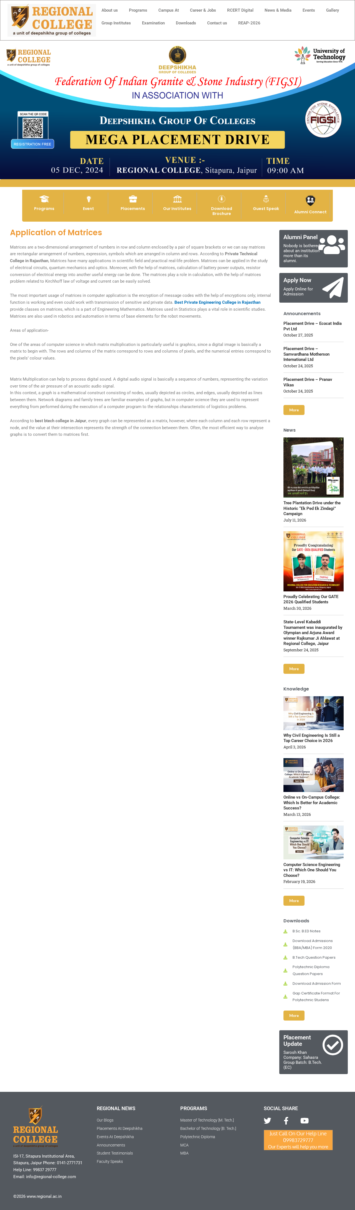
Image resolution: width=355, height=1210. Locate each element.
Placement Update (297, 1040)
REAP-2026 (249, 23)
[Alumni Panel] (331, 244)
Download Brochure (221, 211)
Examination (153, 23)
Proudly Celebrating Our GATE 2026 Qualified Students (310, 599)
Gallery (332, 10)
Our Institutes (177, 208)
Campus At (168, 10)
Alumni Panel (300, 237)
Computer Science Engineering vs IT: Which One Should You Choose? (311, 870)
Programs (138, 10)
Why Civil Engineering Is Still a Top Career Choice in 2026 (311, 738)
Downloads (186, 23)
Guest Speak (266, 208)
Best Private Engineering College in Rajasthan (217, 302)
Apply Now (297, 280)
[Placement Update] (333, 1045)
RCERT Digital (240, 10)
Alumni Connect (310, 212)
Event (88, 208)
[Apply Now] (333, 287)
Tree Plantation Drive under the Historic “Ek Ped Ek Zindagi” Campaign (312, 508)
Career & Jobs (203, 10)
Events (309, 10)
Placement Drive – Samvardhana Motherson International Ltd (306, 354)
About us (110, 10)
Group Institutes (116, 23)
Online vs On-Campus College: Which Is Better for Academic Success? (311, 803)
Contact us (217, 23)
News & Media (278, 10)
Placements (133, 208)
